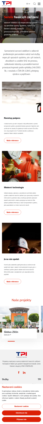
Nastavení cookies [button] (21, 406)
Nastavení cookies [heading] (12, 387)
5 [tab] (31, 341)
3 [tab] (18, 341)
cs (27, 3)
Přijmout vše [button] (21, 419)
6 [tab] (38, 341)
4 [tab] (25, 341)
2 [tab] (11, 341)
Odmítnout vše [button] (21, 412)
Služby (5, 379)
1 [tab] (4, 341)
